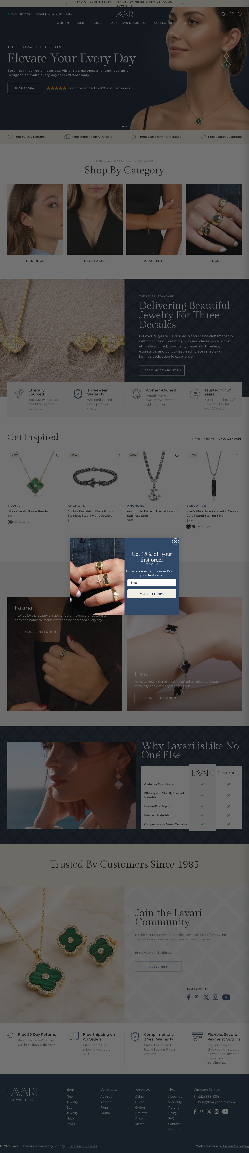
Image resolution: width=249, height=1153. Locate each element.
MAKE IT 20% (152, 594)
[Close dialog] (175, 542)
